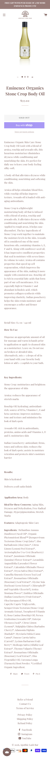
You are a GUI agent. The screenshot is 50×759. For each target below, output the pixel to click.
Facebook (26, 729)
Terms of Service (25, 708)
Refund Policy (25, 723)
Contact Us (25, 703)
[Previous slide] (18, 77)
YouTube (26, 738)
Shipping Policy (25, 718)
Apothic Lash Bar (29, 744)
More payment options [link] (24, 131)
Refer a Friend (25, 699)
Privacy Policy (25, 714)
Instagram (26, 734)
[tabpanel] (25, 45)
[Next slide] (32, 77)
